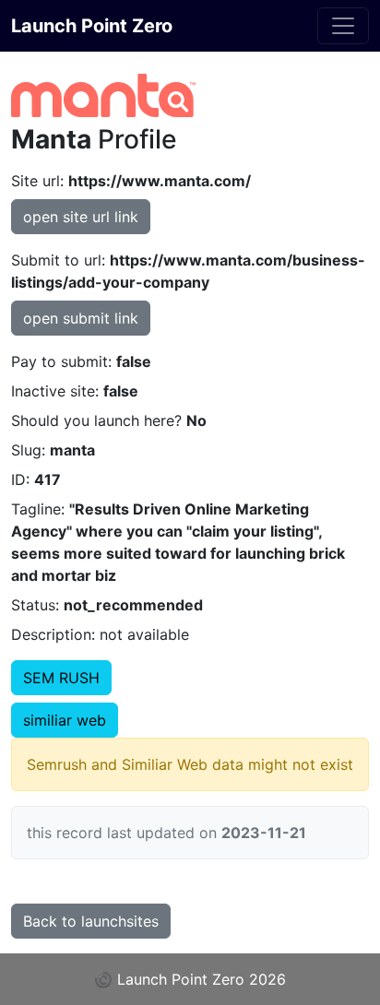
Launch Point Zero (91, 26)
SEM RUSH (61, 677)
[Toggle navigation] (343, 25)
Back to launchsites (91, 921)
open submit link (80, 318)
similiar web (64, 720)
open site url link (80, 216)
